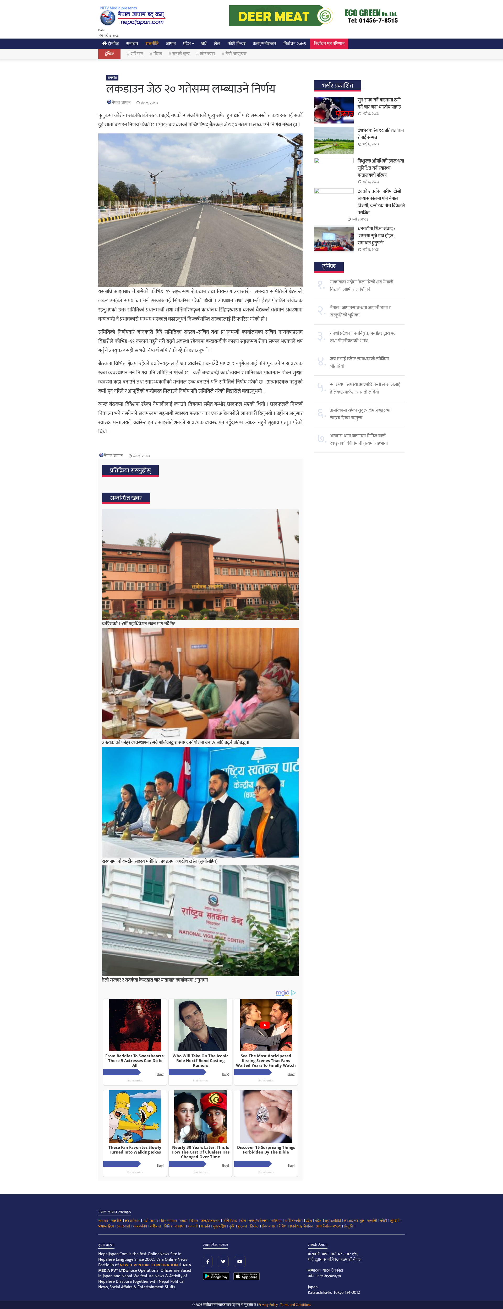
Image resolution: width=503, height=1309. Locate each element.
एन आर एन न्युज (354, 1221)
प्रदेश (187, 43)
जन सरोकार (132, 1221)
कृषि (231, 1226)
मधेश (318, 1221)
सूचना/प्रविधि (333, 1221)
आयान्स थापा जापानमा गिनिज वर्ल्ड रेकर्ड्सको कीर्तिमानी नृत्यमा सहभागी (359, 439)
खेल (217, 43)
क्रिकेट (254, 1226)
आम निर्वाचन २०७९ (328, 1226)
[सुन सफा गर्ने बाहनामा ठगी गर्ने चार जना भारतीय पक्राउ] (334, 110)
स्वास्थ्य (179, 1226)
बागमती (193, 1226)
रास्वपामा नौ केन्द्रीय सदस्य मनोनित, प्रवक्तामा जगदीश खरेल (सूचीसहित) (159, 861)
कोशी (383, 1221)
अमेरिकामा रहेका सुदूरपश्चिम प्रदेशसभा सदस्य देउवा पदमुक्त (360, 414)
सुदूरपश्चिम (219, 1226)
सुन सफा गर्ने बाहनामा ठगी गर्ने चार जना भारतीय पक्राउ (379, 103)
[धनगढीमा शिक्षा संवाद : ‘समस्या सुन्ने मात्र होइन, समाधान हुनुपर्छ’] (334, 238)
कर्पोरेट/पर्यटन (294, 1221)
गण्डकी (205, 1226)
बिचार (194, 1221)
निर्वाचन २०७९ (294, 43)
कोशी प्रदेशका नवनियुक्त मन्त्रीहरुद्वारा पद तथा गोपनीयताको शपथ (363, 337)
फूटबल (242, 1226)
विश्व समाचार (169, 1221)
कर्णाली (372, 1221)
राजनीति (152, 43)
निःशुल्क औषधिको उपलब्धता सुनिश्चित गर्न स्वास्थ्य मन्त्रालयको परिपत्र (381, 168)
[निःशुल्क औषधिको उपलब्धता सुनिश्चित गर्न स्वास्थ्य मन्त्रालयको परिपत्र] (334, 171)
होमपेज (113, 43)
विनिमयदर (207, 53)
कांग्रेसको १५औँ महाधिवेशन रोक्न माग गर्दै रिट (138, 624)
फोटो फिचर (236, 43)
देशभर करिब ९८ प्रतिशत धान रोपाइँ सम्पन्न (381, 134)
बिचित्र (168, 1226)
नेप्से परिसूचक (236, 53)
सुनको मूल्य (181, 53)
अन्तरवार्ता (123, 1226)
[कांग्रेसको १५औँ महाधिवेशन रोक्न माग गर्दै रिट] (200, 564)
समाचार (132, 43)
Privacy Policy (268, 1305)
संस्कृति (348, 1226)
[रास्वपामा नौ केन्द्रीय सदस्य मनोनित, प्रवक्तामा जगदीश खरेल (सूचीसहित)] (200, 802)
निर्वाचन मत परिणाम (329, 43)
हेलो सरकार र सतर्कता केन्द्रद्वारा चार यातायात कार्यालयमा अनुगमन (155, 980)
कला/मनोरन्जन (264, 43)
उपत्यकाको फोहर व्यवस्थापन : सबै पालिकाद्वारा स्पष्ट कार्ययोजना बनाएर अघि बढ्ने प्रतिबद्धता (175, 743)
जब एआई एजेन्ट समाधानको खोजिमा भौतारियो (359, 362)
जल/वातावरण (210, 1221)
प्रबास (183, 1221)
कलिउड (276, 1221)
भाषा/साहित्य (106, 1226)
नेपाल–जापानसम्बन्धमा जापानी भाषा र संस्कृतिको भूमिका (360, 311)
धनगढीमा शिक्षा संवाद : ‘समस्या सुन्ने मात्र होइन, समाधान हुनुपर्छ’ (376, 236)
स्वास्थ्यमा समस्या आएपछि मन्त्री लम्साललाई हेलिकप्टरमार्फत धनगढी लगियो (365, 388)
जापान (171, 43)
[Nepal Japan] (133, 15)
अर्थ (203, 43)
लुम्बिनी (394, 1221)
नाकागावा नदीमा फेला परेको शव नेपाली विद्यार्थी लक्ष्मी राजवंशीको (361, 285)
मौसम (158, 53)
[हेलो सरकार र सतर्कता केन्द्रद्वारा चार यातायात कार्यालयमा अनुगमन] (200, 920)
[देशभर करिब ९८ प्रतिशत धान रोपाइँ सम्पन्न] (334, 140)
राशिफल (137, 53)
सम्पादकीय (140, 1226)
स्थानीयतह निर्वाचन (301, 1226)
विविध (282, 1226)
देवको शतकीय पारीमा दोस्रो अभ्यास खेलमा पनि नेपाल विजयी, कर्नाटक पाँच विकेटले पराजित (381, 202)
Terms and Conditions (295, 1305)
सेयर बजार (268, 1226)
